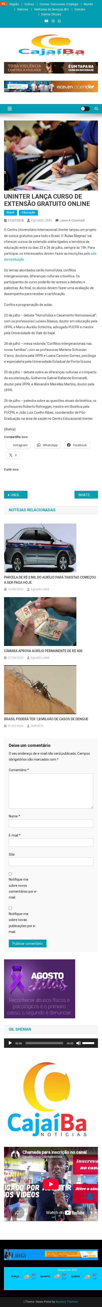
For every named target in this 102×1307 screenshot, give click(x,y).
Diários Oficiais (51, 14)
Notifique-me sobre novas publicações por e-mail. (22, 923)
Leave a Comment (72, 220)
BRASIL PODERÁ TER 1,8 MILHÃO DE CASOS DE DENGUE (46, 719)
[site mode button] (85, 108)
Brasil (10, 212)
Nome (14, 816)
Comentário (19, 770)
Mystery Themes (67, 1301)
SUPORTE (37, 726)
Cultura (29, 4)
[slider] (89, 1042)
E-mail (15, 835)
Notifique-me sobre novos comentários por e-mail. (23, 888)
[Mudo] (78, 1043)
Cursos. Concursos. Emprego (59, 4)
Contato (79, 9)
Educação (28, 212)
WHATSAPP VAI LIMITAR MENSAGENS (88, 495)
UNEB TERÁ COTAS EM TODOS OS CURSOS (19, 495)
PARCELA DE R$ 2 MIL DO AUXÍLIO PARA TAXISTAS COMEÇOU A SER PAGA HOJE (50, 579)
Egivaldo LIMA (41, 220)
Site (12, 854)
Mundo (88, 4)
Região (14, 4)
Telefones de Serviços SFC (51, 9)
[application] (51, 1043)
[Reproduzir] (10, 1043)
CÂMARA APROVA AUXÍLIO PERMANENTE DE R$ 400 (43, 651)
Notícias (22, 9)
